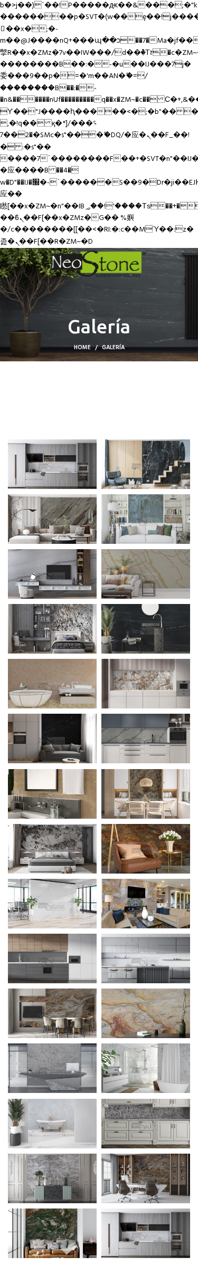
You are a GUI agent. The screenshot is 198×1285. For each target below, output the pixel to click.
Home (82, 347)
